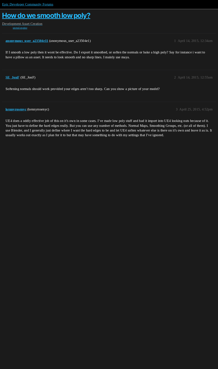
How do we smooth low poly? (46, 15)
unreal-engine (20, 27)
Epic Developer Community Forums (27, 4)
